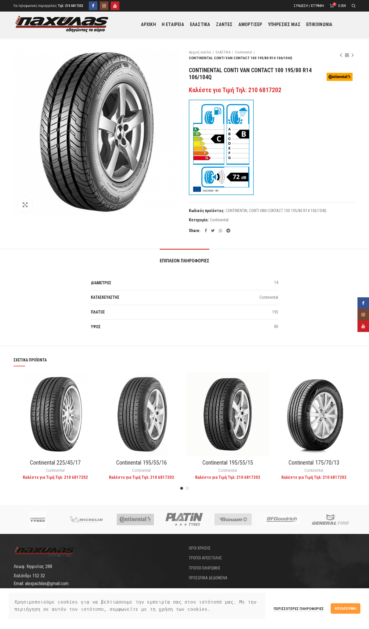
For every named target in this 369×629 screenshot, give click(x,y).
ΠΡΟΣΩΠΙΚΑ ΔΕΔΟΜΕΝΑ (208, 578)
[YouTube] (115, 5)
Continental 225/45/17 (55, 462)
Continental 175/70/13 (314, 462)
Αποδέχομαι (345, 608)
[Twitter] (213, 230)
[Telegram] (228, 230)
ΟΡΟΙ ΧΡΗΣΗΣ (200, 548)
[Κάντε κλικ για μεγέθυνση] (25, 205)
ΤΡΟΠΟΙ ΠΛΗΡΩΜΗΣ (205, 568)
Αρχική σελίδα (200, 52)
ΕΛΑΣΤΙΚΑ (223, 52)
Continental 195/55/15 (227, 462)
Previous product (341, 55)
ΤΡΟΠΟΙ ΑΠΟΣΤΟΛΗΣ (205, 558)
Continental (243, 52)
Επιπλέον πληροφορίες (184, 261)
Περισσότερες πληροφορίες (299, 608)
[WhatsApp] (220, 230)
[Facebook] (93, 5)
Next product (352, 55)
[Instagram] (104, 5)
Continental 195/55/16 (141, 462)
